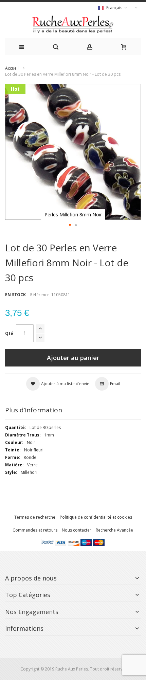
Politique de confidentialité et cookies (96, 517)
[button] (70, 225)
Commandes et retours (35, 530)
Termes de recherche (34, 517)
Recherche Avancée (114, 530)
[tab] (73, 410)
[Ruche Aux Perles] (73, 24)
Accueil (12, 68)
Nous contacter (76, 530)
